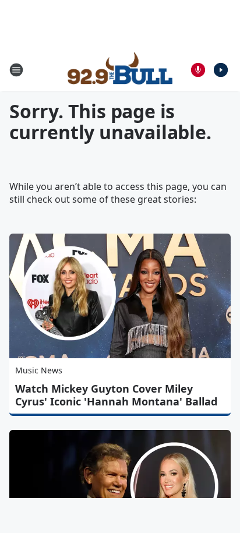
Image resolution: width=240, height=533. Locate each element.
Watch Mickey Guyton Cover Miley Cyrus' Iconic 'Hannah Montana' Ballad (116, 395)
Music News (38, 370)
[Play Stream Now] (221, 70)
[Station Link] (120, 70)
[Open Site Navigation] (16, 70)
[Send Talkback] (198, 70)
